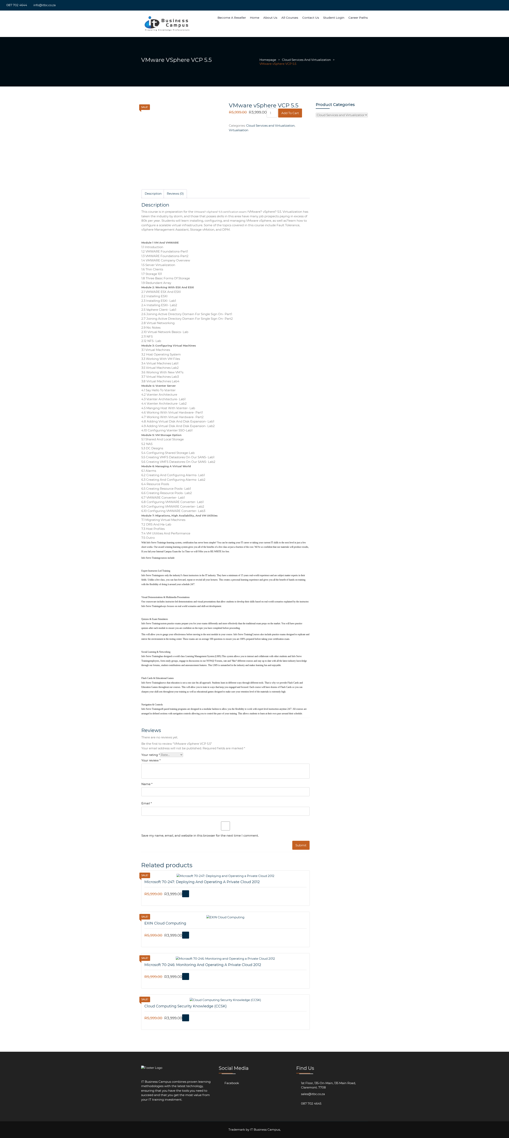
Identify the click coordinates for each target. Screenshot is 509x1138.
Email (146, 803)
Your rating (150, 755)
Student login (333, 17)
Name (147, 784)
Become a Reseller (232, 17)
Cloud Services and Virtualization (306, 60)
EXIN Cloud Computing (165, 923)
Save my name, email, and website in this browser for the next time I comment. (200, 835)
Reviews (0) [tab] (175, 193)
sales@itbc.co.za (313, 1094)
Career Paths (358, 17)
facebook (231, 1083)
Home (254, 17)
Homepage (267, 60)
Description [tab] (153, 193)
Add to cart (290, 113)
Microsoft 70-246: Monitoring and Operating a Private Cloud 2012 (202, 965)
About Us (270, 17)
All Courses (289, 17)
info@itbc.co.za (44, 5)
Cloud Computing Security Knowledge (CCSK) (185, 1006)
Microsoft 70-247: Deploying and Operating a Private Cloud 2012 (202, 882)
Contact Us (310, 17)
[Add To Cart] (185, 893)
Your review (151, 760)
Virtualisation (238, 130)
